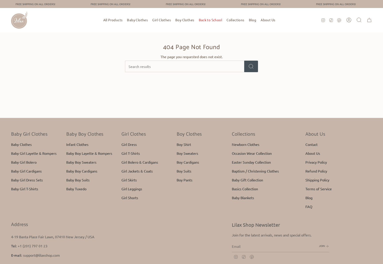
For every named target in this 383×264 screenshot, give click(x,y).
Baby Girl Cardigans (26, 171)
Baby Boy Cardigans (81, 171)
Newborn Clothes (245, 144)
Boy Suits (184, 171)
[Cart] (369, 20)
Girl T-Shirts (130, 153)
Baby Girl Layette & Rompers (34, 153)
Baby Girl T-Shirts (24, 189)
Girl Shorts (129, 197)
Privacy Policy (316, 162)
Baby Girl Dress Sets (27, 180)
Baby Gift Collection (247, 180)
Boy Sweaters (187, 153)
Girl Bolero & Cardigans (139, 162)
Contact (311, 144)
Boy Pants (184, 180)
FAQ (308, 206)
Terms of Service (318, 189)
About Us (312, 153)
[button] (137, 20)
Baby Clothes (21, 144)
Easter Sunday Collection (251, 162)
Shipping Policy (317, 180)
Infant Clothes (77, 144)
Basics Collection (245, 189)
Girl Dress (129, 144)
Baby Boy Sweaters (81, 162)
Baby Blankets (243, 197)
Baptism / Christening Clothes (255, 171)
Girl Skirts (129, 180)
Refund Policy (316, 171)
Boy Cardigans (188, 162)
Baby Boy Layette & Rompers (89, 153)
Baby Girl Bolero (24, 162)
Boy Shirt (184, 144)
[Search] (251, 66)
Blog (309, 197)
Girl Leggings (131, 189)
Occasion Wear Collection (252, 153)
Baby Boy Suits (78, 180)
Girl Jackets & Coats (137, 171)
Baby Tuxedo (76, 189)
